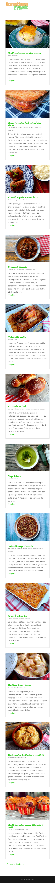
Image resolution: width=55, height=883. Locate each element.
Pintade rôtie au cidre (17, 337)
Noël (9, 339)
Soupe (16, 479)
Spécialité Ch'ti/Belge (28, 270)
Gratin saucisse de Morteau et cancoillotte (26, 755)
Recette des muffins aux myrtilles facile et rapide (25, 826)
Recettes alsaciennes (20, 688)
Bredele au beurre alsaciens (19, 685)
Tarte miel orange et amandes (20, 546)
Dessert (30, 548)
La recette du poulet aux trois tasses (23, 197)
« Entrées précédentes (15, 864)
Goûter (10, 409)
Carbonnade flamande (17, 267)
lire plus (11, 81)
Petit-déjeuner (20, 409)
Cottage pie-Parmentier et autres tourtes (20, 127)
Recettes (15, 55)
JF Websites (28, 879)
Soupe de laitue (14, 476)
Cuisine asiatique (13, 200)
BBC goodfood (12, 548)
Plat (40, 127)
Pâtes (10, 55)
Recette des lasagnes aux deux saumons (24, 53)
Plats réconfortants (18, 618)
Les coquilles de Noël (17, 406)
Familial (36, 127)
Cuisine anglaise (22, 548)
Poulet (21, 200)
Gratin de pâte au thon (17, 615)
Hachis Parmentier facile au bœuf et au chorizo (24, 124)
